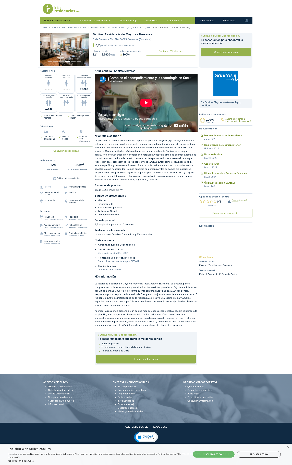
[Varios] (73, 61)
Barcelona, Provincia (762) (119, 27)
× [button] (288, 447)
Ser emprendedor (127, 386)
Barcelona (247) (142, 27)
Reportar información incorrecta (240, 201)
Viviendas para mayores (61, 400)
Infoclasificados (126, 400)
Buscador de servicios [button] (56, 20)
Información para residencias (95, 20)
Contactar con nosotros (199, 390)
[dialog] (146, 454)
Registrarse (229, 20)
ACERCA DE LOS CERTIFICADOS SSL (146, 426)
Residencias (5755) (77, 27)
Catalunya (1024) (97, 27)
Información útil (56, 404)
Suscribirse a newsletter (200, 397)
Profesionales (125, 397)
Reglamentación (126, 393)
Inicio (45, 27)
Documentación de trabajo (132, 390)
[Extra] (79, 61)
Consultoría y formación (200, 400)
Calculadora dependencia (61, 390)
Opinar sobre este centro (225, 213)
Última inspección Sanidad (219, 182)
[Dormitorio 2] (61, 61)
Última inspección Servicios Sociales (225, 173)
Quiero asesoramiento (226, 52)
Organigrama (211, 163)
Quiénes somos (195, 386)
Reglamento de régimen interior (222, 144)
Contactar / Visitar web (171, 51)
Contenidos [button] (173, 20)
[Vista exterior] (50, 61)
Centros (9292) (58, 27)
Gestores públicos (127, 407)
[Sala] (67, 61)
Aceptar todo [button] (213, 454)
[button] (146, 436)
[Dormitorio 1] (55, 61)
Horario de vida (213, 154)
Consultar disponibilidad (66, 150)
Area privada (207, 20)
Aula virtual (152, 20)
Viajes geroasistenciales (130, 411)
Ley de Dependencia (59, 393)
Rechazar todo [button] (259, 454)
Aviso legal (193, 393)
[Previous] (43, 49)
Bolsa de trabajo (128, 20)
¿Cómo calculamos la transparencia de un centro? (238, 120)
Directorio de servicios (60, 386)
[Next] (85, 49)
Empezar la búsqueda (146, 359)
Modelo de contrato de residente (223, 135)
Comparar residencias (60, 397)
